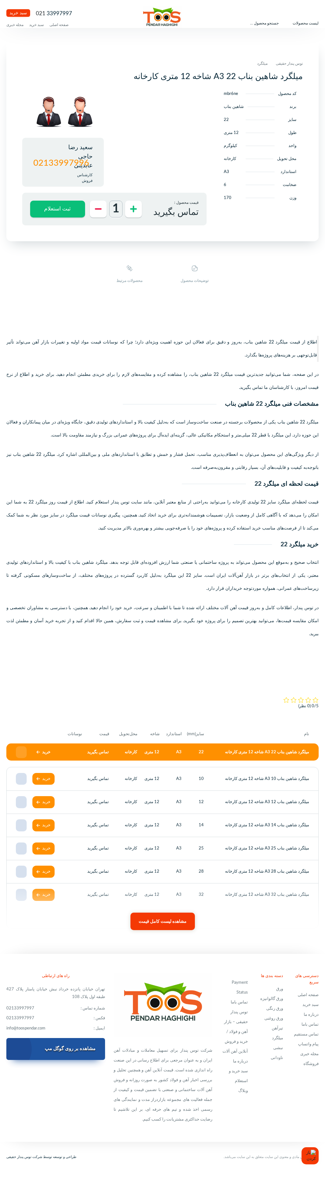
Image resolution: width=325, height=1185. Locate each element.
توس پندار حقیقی (289, 63)
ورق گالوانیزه (271, 999)
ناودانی (277, 1058)
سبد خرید (18, 13)
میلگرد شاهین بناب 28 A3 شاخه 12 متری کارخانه (267, 871)
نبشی (278, 1048)
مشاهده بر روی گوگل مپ (70, 1048)
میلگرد (262, 63)
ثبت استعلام (57, 208)
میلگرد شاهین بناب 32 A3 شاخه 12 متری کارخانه (267, 895)
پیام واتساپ (308, 1044)
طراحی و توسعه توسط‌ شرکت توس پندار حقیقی (41, 1157)
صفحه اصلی (59, 25)
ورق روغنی (273, 1018)
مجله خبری (14, 25)
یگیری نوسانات (105, 515)
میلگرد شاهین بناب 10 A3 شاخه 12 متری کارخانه (267, 779)
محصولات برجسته (245, 422)
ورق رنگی (274, 1009)
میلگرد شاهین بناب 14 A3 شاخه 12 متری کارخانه (267, 825)
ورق (279, 989)
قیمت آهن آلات (234, 608)
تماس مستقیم (306, 1034)
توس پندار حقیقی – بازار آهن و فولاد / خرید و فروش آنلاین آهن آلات (235, 1032)
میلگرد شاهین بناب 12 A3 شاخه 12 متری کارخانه (267, 802)
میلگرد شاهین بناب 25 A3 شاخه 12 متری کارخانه (267, 848)
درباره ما (311, 1015)
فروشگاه (311, 1064)
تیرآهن (277, 1028)
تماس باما (310, 1024)
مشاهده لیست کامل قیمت (163, 921)
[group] (80, 112)
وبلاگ (243, 1091)
